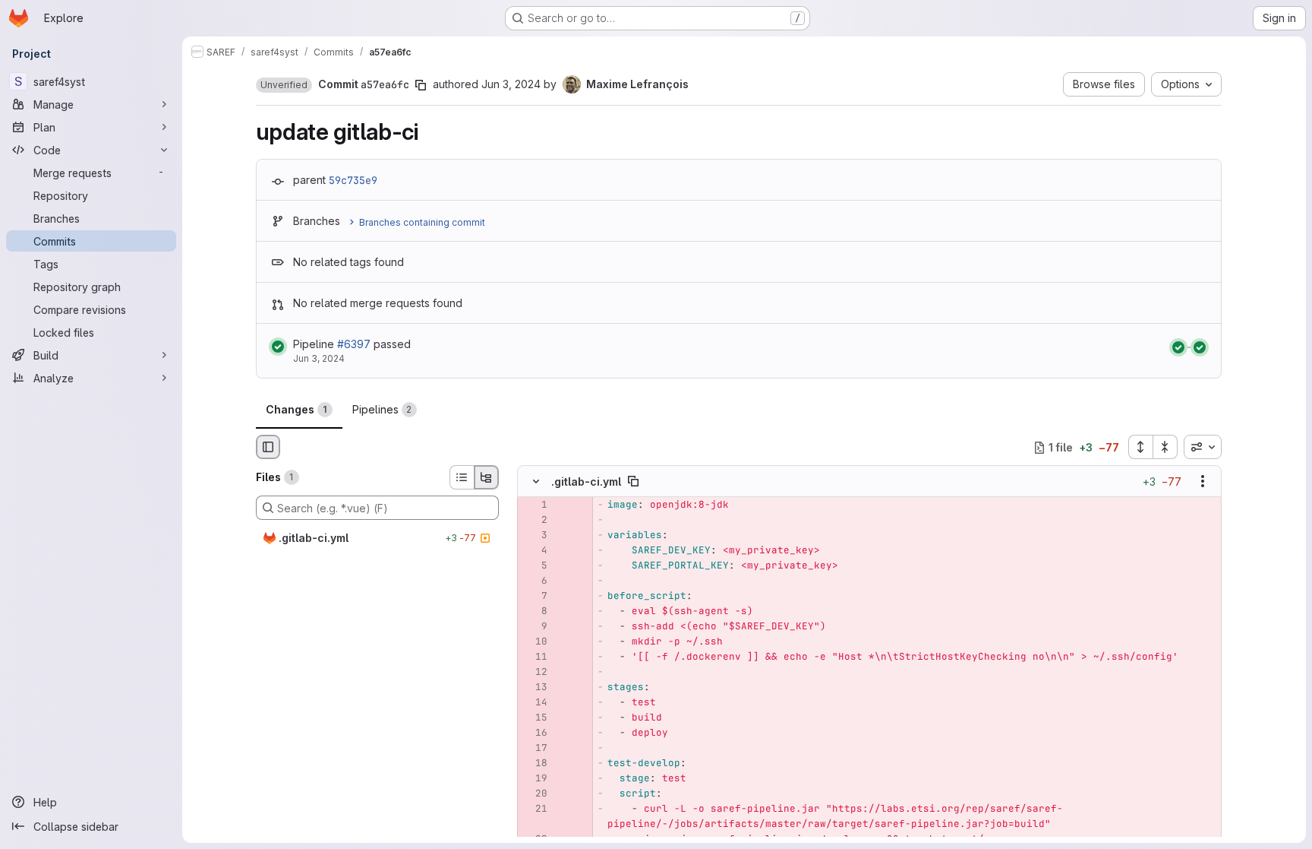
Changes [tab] (296, 409)
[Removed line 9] (534, 627)
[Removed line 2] (534, 520)
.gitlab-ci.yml (586, 481)
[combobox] (1203, 447)
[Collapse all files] (1165, 447)
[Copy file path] (633, 482)
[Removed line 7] (534, 596)
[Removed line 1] (534, 505)
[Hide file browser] (268, 447)
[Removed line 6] (534, 581)
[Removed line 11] (534, 657)
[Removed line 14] (534, 703)
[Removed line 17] (534, 748)
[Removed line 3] (534, 535)
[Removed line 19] (534, 779)
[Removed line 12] (534, 672)
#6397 (354, 343)
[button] (284, 85)
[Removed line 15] (534, 718)
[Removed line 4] (534, 551)
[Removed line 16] (534, 733)
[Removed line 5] (534, 566)
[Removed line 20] (534, 794)
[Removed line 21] (534, 809)
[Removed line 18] (534, 763)
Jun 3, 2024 (511, 84)
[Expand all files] (1140, 447)
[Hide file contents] (536, 482)
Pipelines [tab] (382, 409)
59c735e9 (353, 180)
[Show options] (1203, 482)
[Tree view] (487, 477)
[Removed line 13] (534, 687)
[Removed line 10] (534, 642)
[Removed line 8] (534, 611)
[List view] (461, 477)
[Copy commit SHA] (421, 85)
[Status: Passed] (278, 346)
